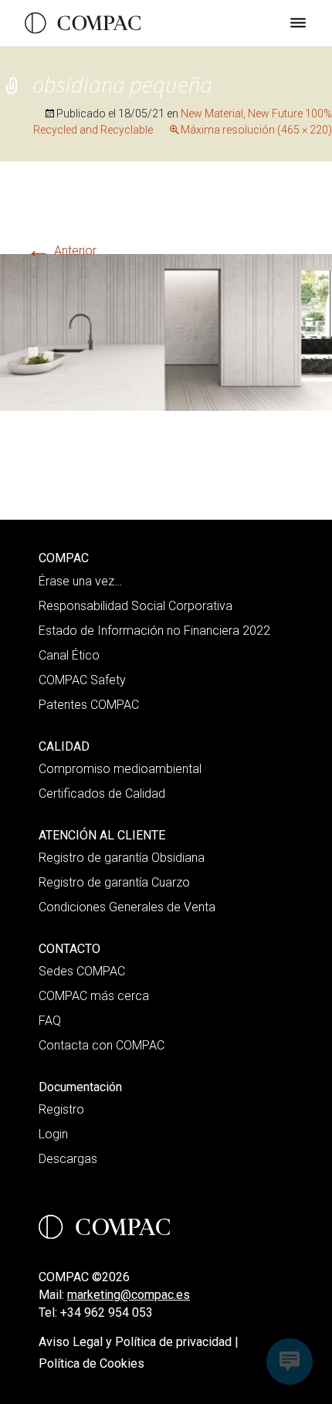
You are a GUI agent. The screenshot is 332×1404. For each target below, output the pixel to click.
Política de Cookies (91, 1363)
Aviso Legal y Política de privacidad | (139, 1341)
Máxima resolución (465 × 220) (256, 130)
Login (53, 1134)
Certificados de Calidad (102, 793)
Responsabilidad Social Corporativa (135, 606)
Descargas (68, 1158)
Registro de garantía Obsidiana (122, 857)
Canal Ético (69, 655)
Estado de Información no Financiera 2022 (154, 630)
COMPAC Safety (82, 680)
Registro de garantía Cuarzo (114, 882)
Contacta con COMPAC (101, 1045)
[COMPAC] (83, 23)
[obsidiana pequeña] (166, 331)
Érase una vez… (80, 581)
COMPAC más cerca (94, 996)
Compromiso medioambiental (120, 768)
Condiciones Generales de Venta (127, 907)
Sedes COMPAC (82, 971)
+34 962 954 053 (106, 1312)
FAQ (50, 1020)
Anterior (61, 250)
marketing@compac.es (128, 1294)
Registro (61, 1109)
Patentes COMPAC (89, 704)
